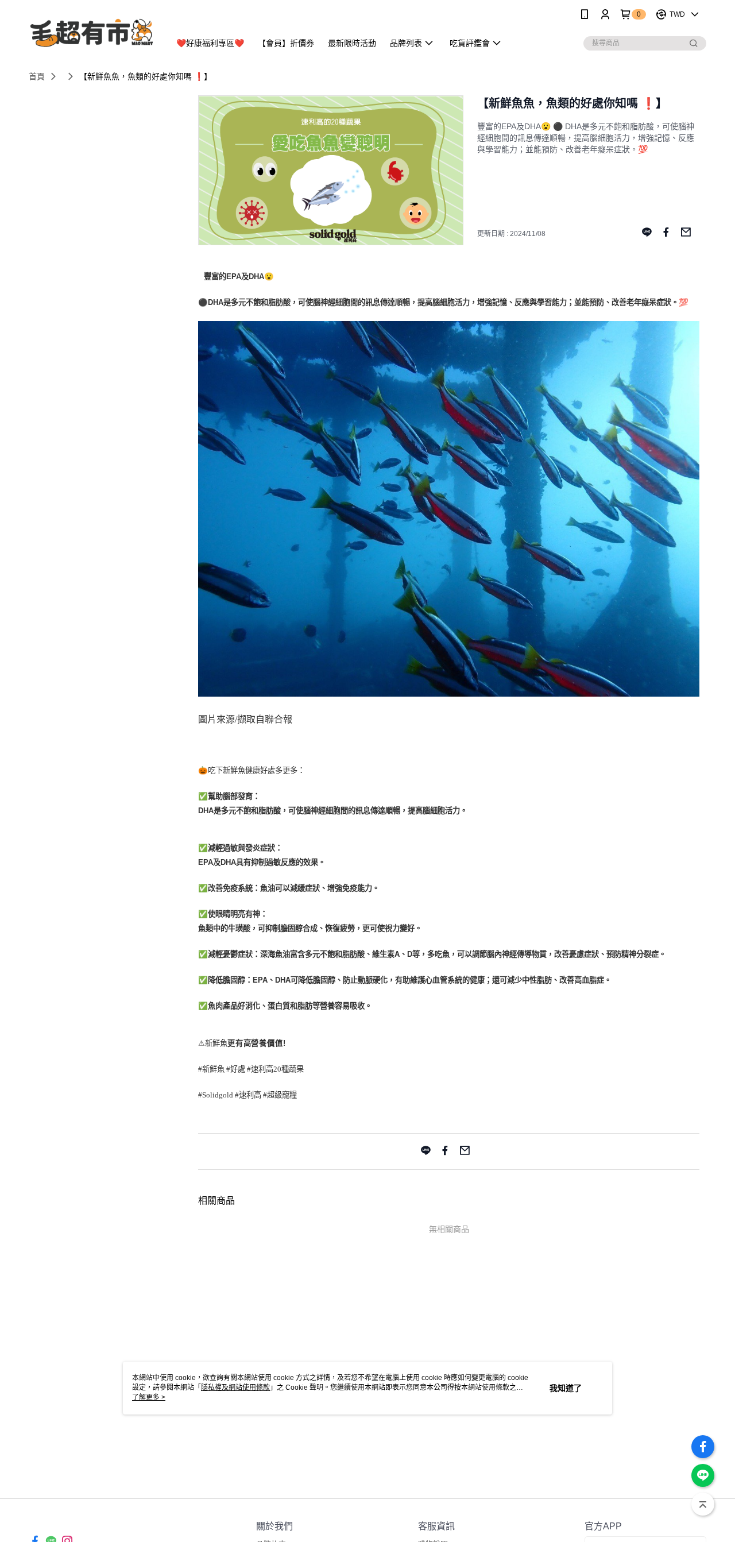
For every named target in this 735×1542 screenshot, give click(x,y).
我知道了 (566, 1388)
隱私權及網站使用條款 (235, 1387)
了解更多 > (148, 1397)
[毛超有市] (92, 30)
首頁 (37, 76)
